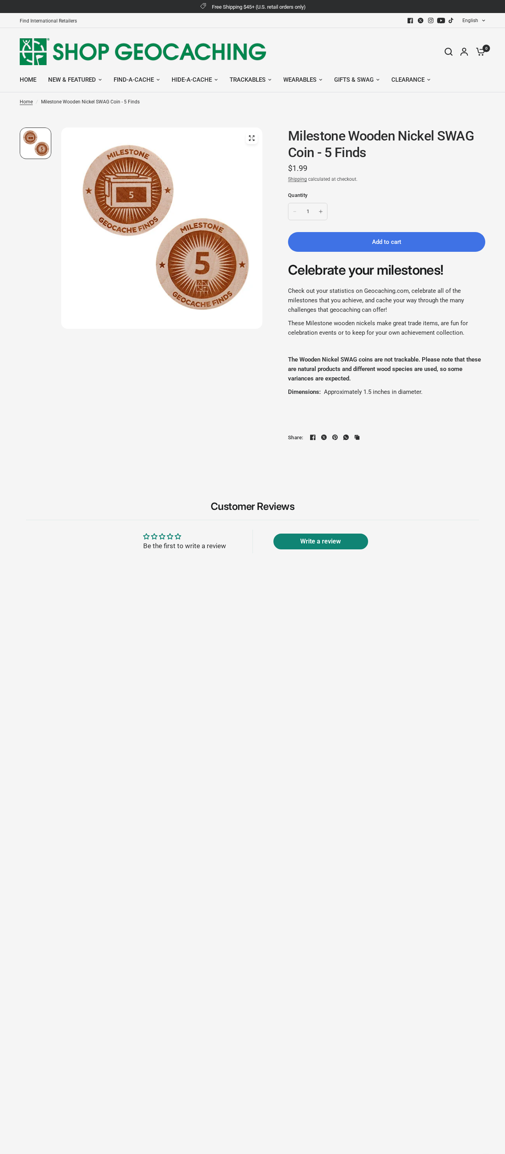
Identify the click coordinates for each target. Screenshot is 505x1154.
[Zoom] (252, 138)
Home (26, 102)
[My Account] (464, 51)
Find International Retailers (48, 21)
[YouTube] (441, 20)
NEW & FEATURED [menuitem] (72, 79)
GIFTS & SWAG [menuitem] (354, 79)
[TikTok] (451, 20)
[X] (420, 20)
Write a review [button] (320, 541)
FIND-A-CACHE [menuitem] (134, 79)
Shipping (297, 179)
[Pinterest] (335, 437)
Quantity (297, 195)
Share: (295, 437)
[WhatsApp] (346, 437)
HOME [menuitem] (28, 79)
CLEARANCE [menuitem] (408, 79)
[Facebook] (410, 20)
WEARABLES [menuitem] (299, 79)
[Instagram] (431, 20)
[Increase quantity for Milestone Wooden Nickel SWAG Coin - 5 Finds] (320, 211)
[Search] (448, 51)
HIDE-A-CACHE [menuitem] (192, 79)
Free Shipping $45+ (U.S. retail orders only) (259, 7)
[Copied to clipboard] (357, 437)
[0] (478, 51)
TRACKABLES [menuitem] (248, 79)
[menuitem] (50, 21)
